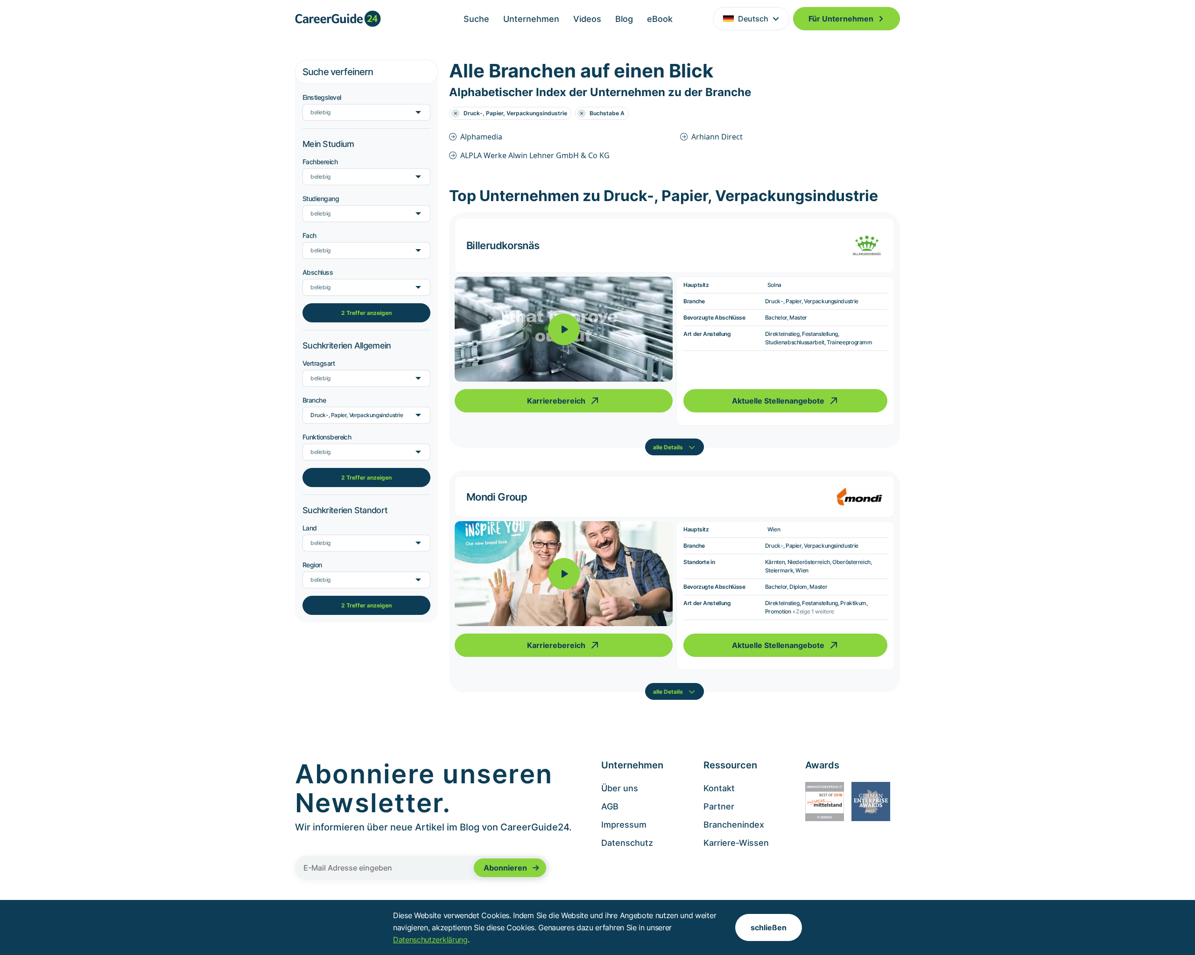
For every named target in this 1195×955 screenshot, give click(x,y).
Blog (624, 19)
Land (309, 528)
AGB (610, 806)
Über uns (619, 788)
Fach (309, 235)
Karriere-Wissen (736, 843)
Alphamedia (481, 137)
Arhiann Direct (717, 137)
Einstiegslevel (321, 97)
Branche (314, 400)
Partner (718, 806)
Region (312, 565)
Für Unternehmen (840, 18)
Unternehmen (531, 19)
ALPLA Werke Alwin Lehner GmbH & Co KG (535, 155)
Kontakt (719, 788)
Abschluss (317, 272)
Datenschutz (627, 843)
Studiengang (320, 198)
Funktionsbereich (326, 437)
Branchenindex (733, 825)
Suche (476, 19)
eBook (660, 19)
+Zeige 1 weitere (813, 611)
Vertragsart (318, 363)
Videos (587, 19)
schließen (769, 927)
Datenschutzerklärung (430, 939)
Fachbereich (319, 162)
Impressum (624, 825)
